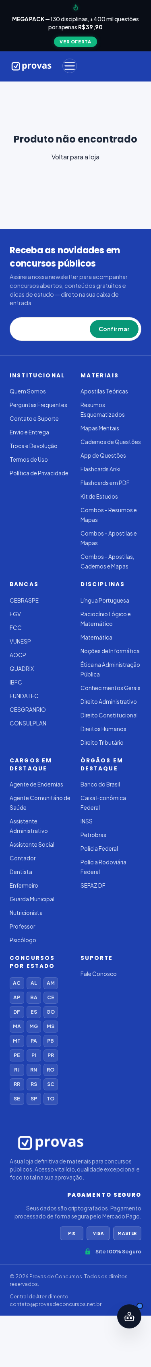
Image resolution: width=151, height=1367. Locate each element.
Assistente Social (32, 844)
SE (17, 1099)
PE (17, 1055)
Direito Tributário (102, 742)
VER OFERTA (75, 41)
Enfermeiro (24, 885)
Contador (22, 858)
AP (16, 997)
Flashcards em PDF (105, 482)
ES (34, 1012)
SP (34, 1099)
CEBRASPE (24, 600)
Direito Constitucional (109, 715)
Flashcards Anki (100, 469)
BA (33, 997)
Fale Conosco (99, 973)
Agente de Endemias (36, 784)
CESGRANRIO (28, 709)
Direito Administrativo (109, 701)
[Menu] (69, 66)
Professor (22, 926)
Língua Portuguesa (105, 600)
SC (50, 1084)
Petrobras (93, 834)
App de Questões (103, 455)
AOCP (18, 655)
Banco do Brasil (100, 784)
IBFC (16, 682)
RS (34, 1084)
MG (33, 1026)
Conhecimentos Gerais (111, 688)
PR (51, 1055)
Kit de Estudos (99, 496)
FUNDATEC (24, 696)
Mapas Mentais (100, 428)
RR (17, 1084)
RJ (16, 1070)
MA (17, 1026)
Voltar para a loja (75, 157)
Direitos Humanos (103, 728)
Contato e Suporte (34, 418)
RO (50, 1070)
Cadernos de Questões (111, 441)
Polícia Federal (99, 848)
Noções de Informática (110, 651)
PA (34, 1041)
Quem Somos (28, 391)
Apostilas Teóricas (104, 391)
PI (33, 1055)
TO (50, 1099)
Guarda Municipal (32, 899)
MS (50, 1026)
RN (33, 1070)
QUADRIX (22, 668)
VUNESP (20, 641)
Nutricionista (26, 912)
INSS (87, 821)
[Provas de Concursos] (31, 66)
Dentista (21, 871)
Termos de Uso (29, 459)
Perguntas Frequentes (38, 404)
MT (17, 1041)
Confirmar (114, 328)
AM (51, 983)
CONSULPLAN (28, 723)
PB (50, 1041)
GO (50, 1012)
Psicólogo (23, 940)
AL (34, 983)
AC (17, 983)
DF (16, 1012)
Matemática (96, 637)
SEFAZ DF (93, 885)
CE (50, 997)
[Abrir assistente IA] (129, 1316)
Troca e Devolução (34, 445)
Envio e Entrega (29, 432)
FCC (16, 627)
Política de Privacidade (39, 473)
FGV (15, 614)
